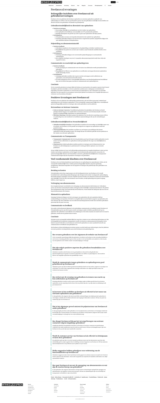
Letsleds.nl (77, 377)
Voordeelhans (93, 377)
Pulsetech (100, 377)
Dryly (52, 377)
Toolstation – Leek (61, 379)
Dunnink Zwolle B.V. (68, 377)
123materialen (72, 379)
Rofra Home (58, 377)
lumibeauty (85, 377)
